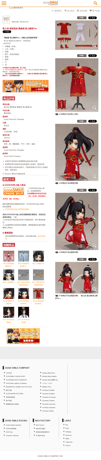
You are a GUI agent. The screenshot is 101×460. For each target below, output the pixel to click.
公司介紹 (9, 373)
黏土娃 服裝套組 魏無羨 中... (9, 265)
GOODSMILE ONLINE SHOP (15, 376)
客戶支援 (96, 11)
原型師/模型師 (10, 397)
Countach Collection (12, 435)
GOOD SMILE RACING (13, 425)
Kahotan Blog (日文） (49, 373)
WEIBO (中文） (47, 387)
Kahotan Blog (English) (49, 376)
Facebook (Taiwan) (48, 400)
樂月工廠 (9, 390)
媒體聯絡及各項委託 (12, 404)
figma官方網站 (40, 428)
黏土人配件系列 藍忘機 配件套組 (38, 283)
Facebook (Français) (49, 397)
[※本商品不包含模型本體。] (76, 180)
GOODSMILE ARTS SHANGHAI (16, 380)
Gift (66, 425)
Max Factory (40, 425)
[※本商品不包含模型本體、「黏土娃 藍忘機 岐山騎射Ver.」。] (76, 292)
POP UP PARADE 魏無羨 (8, 321)
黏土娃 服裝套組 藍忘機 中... (23, 265)
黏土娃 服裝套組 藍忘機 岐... (38, 302)
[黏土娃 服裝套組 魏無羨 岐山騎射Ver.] (76, 48)
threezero (68, 435)
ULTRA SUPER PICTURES (14, 393)
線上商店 (70, 11)
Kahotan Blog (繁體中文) (50, 380)
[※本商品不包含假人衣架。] (76, 111)
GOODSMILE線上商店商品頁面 (17, 209)
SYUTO (67, 445)
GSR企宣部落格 (11, 428)
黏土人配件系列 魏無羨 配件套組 (24, 283)
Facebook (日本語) (48, 390)
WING (67, 438)
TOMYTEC (69, 442)
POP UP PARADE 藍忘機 (23, 321)
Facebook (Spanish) (48, 407)
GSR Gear (9, 432)
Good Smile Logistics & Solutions (16, 383)
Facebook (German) (48, 404)
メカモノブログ (47, 383)
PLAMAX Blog (40, 435)
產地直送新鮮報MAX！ (43, 432)
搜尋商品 (58, 11)
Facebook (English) (48, 393)
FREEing (68, 432)
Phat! (67, 428)
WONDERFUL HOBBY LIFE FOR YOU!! (19, 387)
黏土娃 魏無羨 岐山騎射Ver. (14, 69)
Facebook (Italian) (48, 411)
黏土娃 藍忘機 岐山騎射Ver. (14, 73)
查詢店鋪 (83, 11)
